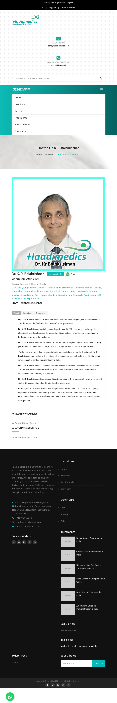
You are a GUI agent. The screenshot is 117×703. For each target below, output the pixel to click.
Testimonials (67, 482)
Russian (62, 2)
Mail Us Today (58, 43)
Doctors (18, 111)
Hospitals (19, 104)
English (70, 2)
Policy (64, 520)
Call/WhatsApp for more (58, 62)
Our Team (66, 488)
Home (17, 97)
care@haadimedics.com (27, 526)
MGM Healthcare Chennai (27, 302)
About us (65, 475)
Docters (49, 154)
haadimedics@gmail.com (29, 522)
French (54, 2)
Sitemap (65, 514)
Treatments (20, 117)
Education (27, 313)
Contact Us (20, 131)
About (16, 313)
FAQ (42, 7)
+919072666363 (23, 517)
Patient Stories (22, 124)
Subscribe (98, 663)
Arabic (46, 2)
